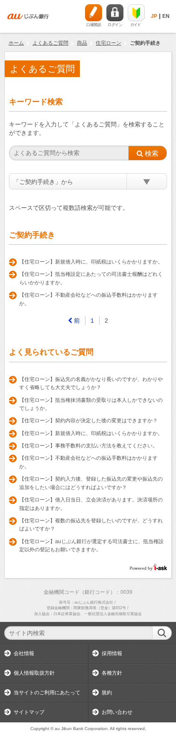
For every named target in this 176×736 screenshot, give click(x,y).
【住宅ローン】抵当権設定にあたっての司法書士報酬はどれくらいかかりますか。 (91, 278)
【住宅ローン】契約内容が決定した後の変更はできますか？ (88, 421)
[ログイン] (114, 12)
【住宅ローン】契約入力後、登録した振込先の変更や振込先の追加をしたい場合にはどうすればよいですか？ (91, 483)
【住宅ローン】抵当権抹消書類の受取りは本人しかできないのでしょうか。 (91, 404)
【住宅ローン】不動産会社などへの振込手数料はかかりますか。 (88, 299)
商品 (82, 43)
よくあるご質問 (50, 43)
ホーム (16, 43)
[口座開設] (93, 12)
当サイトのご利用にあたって (47, 693)
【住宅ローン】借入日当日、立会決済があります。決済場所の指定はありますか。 (91, 504)
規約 (107, 693)
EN (166, 16)
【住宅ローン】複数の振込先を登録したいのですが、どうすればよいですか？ (91, 525)
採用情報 (112, 653)
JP (154, 16)
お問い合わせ (117, 712)
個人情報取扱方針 (34, 673)
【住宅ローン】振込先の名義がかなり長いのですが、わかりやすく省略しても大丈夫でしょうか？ (91, 383)
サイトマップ (29, 712)
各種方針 (112, 673)
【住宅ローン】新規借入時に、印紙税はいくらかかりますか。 (91, 262)
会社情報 (24, 653)
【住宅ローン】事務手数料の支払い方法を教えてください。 (88, 446)
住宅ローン (108, 43)
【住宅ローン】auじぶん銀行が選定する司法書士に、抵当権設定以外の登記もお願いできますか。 (91, 545)
